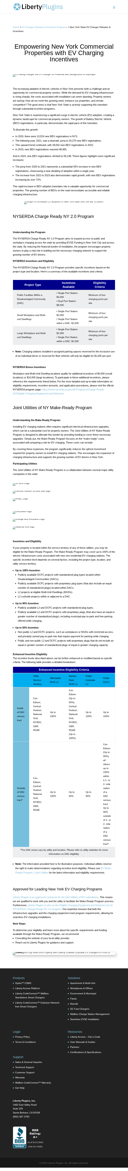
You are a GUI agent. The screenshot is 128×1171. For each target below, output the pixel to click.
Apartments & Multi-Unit (82, 983)
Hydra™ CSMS (23, 983)
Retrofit (74, 1003)
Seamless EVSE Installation (84, 1019)
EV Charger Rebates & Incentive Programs (44, 27)
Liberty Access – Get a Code (85, 1036)
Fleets (73, 998)
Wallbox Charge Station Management (90, 1014)
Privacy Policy (22, 1036)
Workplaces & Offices (81, 988)
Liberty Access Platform (27, 988)
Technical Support (24, 1067)
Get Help (19, 1087)
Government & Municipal (83, 993)
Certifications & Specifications (85, 1052)
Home (16, 27)
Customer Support (24, 1072)
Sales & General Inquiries (28, 1062)
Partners (74, 1047)
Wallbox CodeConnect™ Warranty (33, 1082)
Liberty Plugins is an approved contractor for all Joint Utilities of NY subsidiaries (55, 897)
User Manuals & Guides (82, 1042)
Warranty (20, 1077)
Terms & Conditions (25, 1042)
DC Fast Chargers (79, 1009)
